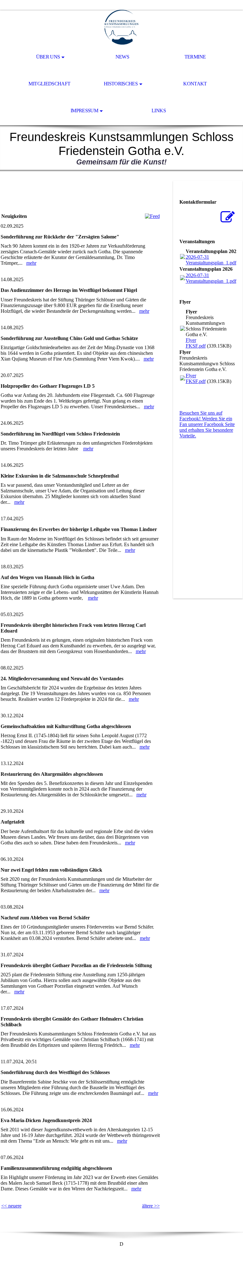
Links (159, 110)
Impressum (84, 110)
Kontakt (195, 83)
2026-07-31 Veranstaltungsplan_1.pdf (211, 259)
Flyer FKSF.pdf (196, 343)
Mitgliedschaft (49, 83)
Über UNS (48, 56)
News (122, 56)
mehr (31, 263)
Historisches (121, 83)
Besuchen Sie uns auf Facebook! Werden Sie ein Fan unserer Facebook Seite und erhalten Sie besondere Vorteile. (207, 424)
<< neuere (11, 1205)
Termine (195, 56)
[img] (121, 27)
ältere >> (151, 1205)
